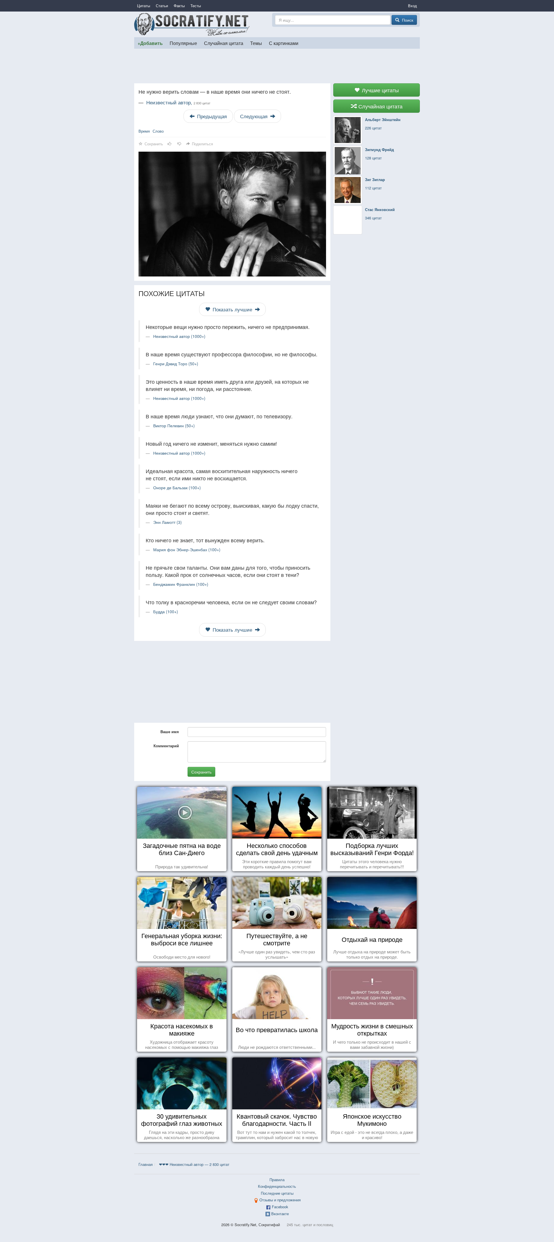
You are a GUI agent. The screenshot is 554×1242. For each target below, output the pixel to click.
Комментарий (166, 745)
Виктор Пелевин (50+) (174, 425)
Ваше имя (169, 731)
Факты (179, 5)
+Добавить (150, 43)
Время (144, 131)
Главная (145, 1164)
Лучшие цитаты (379, 90)
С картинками (283, 43)
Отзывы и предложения (280, 1200)
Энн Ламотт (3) (167, 522)
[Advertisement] (277, 66)
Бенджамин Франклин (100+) (180, 584)
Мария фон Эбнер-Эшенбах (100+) (186, 549)
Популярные (183, 43)
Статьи (162, 5)
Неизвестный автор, (178, 102)
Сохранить (201, 772)
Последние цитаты (277, 1193)
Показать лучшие (232, 309)
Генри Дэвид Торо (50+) (175, 363)
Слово (158, 131)
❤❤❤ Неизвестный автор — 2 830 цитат (194, 1164)
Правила (277, 1179)
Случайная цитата (223, 43)
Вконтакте (280, 1213)
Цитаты (143, 5)
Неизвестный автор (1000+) (179, 336)
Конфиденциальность (277, 1186)
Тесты (195, 5)
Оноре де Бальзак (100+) (177, 487)
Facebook (280, 1206)
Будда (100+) (165, 611)
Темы (256, 43)
